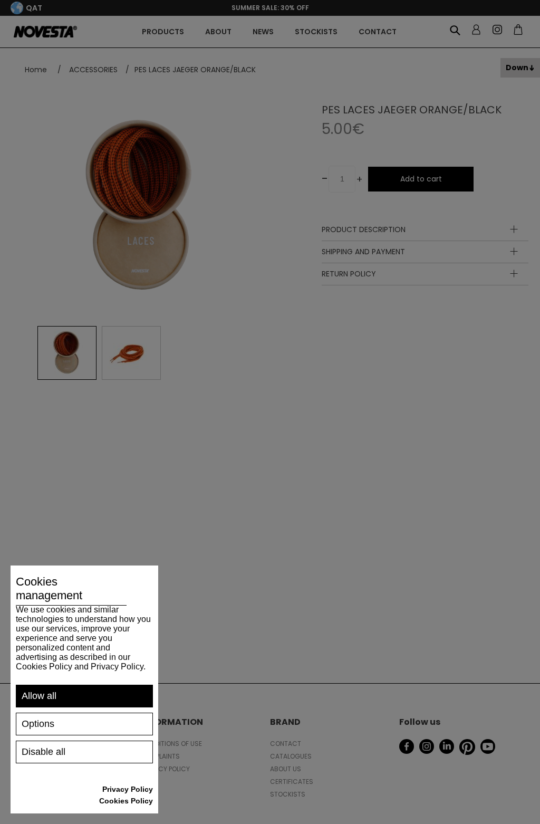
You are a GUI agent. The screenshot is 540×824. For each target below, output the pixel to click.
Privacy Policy (127, 789)
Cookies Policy (126, 801)
